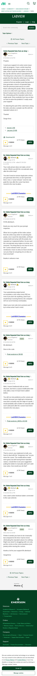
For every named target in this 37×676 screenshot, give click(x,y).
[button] (5, 142)
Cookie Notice (21, 660)
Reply (30, 142)
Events (27, 637)
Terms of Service (19, 625)
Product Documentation (17, 644)
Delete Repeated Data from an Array (15, 51)
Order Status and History (24, 623)
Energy (21, 611)
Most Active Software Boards (11, 11)
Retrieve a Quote (8, 625)
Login (27, 22)
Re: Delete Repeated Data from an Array (16, 155)
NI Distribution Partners (9, 623)
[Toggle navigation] (9, 3)
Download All (10, 137)
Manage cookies (18, 673)
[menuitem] (28, 4)
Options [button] (30, 54)
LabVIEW (25, 11)
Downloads (6, 644)
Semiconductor (23, 614)
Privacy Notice (10, 660)
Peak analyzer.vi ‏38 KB (15, 354)
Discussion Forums (22, 9)
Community (10, 9)
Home (3, 9)
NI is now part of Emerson (10, 635)
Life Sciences (14, 614)
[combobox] (14, 28)
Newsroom (7, 637)
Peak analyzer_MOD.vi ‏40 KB (17, 421)
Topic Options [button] (7, 33)
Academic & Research (9, 609)
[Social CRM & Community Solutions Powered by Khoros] (18, 585)
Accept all (18, 668)
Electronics (14, 611)
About (20, 635)
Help (33, 22)
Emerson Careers (28, 635)
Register (19, 22)
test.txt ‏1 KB (11, 128)
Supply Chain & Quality (18, 637)
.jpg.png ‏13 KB (12, 130)
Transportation (8, 616)
